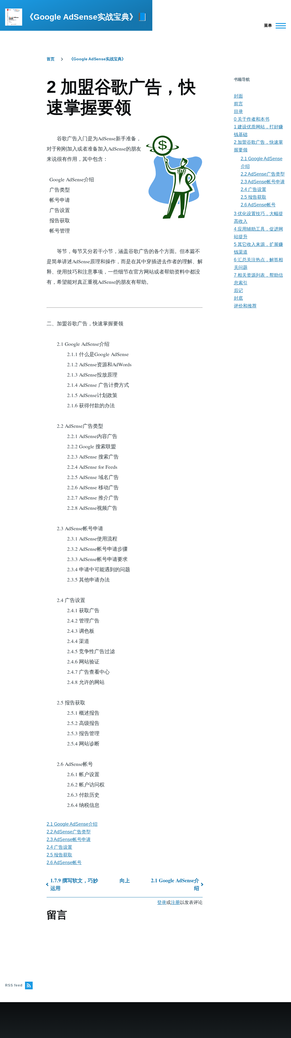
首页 (51, 59)
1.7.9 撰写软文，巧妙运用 (74, 884)
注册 (175, 902)
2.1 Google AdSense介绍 (72, 824)
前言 (238, 103)
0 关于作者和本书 (251, 119)
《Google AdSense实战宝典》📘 (86, 17)
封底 (238, 298)
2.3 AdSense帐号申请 (69, 839)
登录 (161, 902)
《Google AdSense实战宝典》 (97, 59)
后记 (238, 290)
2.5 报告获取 (59, 854)
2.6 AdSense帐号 (64, 862)
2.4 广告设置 (59, 847)
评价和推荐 (245, 305)
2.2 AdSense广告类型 (69, 831)
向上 (125, 880)
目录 (238, 111)
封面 (238, 96)
